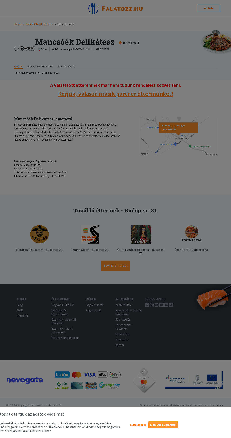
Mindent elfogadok (163, 424)
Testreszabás (138, 424)
